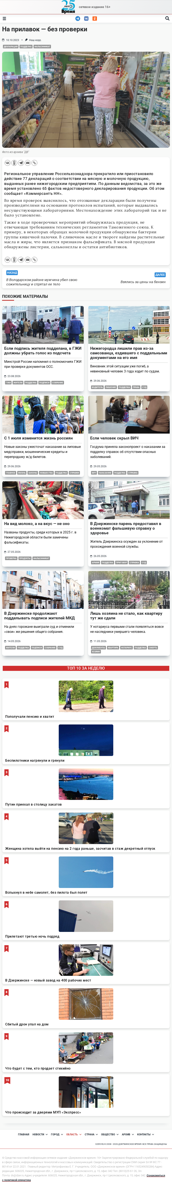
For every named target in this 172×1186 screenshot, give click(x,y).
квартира (113, 647)
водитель (97, 387)
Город (55, 1134)
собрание (57, 382)
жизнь (22, 473)
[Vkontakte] (7, 163)
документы (98, 647)
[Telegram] (21, 163)
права (136, 387)
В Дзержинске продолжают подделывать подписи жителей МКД (39, 615)
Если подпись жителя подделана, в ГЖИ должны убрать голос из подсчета (42, 350)
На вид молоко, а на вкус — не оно (37, 523)
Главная (23, 1134)
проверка (11, 558)
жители (17, 382)
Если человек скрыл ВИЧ (114, 438)
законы (32, 473)
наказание (105, 473)
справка (133, 473)
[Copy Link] (34, 163)
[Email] (28, 163)
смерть (153, 647)
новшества (46, 473)
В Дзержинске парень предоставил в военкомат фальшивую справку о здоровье (125, 528)
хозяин (96, 651)
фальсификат (42, 46)
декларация (11, 46)
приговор (121, 562)
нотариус (126, 647)
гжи (8, 382)
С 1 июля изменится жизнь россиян (38, 438)
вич (94, 473)
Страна (89, 1134)
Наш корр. (35, 40)
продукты (25, 558)
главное (10, 473)
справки (74, 473)
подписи (44, 382)
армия (95, 562)
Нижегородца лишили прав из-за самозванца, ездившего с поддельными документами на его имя (128, 353)
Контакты (143, 1134)
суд (144, 387)
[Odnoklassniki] (14, 163)
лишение (111, 387)
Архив (126, 1134)
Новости (38, 1134)
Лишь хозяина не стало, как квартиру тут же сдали (126, 615)
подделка (26, 46)
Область (72, 1134)
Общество (108, 1134)
